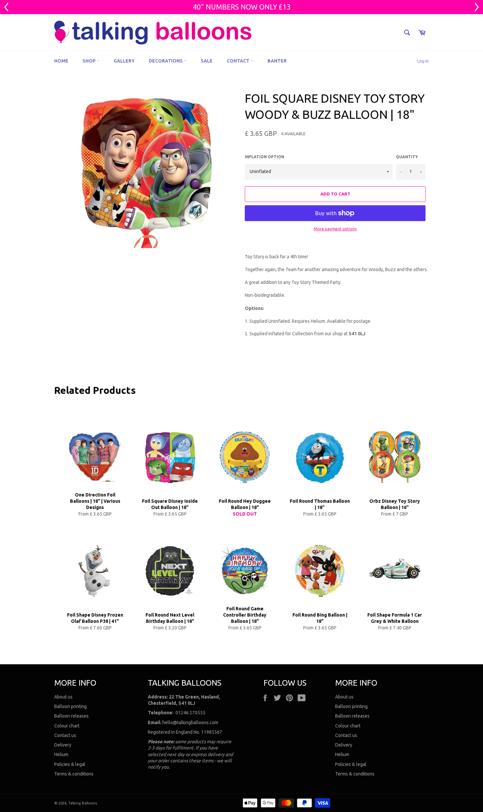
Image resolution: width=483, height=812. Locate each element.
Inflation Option (264, 157)
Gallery (124, 60)
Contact (238, 60)
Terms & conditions (74, 773)
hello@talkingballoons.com (190, 722)
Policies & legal (69, 764)
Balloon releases (71, 716)
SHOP (89, 60)
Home (61, 60)
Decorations (166, 60)
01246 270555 (190, 712)
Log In (423, 61)
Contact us (65, 735)
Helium (61, 754)
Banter (277, 60)
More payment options (335, 229)
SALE (207, 60)
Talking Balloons (82, 803)
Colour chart (67, 725)
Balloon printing (70, 706)
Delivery (62, 745)
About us (63, 696)
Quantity (407, 157)
